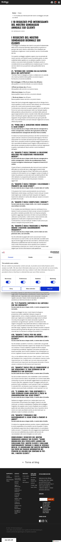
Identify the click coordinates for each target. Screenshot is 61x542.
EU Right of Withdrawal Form (17, 512)
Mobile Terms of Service (18, 499)
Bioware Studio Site (33, 480)
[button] (59, 2)
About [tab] (50, 257)
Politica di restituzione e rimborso (18, 490)
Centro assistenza (9, 476)
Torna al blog (32, 462)
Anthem (33, 483)
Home (14, 13)
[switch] (23, 282)
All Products (26, 482)
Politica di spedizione (17, 502)
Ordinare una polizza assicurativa (18, 507)
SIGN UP (50, 499)
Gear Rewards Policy (10, 480)
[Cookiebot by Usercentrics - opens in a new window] (52, 252)
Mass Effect (34, 487)
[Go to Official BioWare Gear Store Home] (16, 2)
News (19, 13)
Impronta (17, 476)
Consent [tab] (10, 257)
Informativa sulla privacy (18, 478)
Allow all (49, 288)
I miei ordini (26, 478)
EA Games (33, 477)
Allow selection (30, 288)
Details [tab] (30, 257)
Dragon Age (34, 485)
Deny (11, 288)
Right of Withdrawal (17, 485)
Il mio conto (26, 476)
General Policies (17, 482)
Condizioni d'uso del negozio (17, 495)
